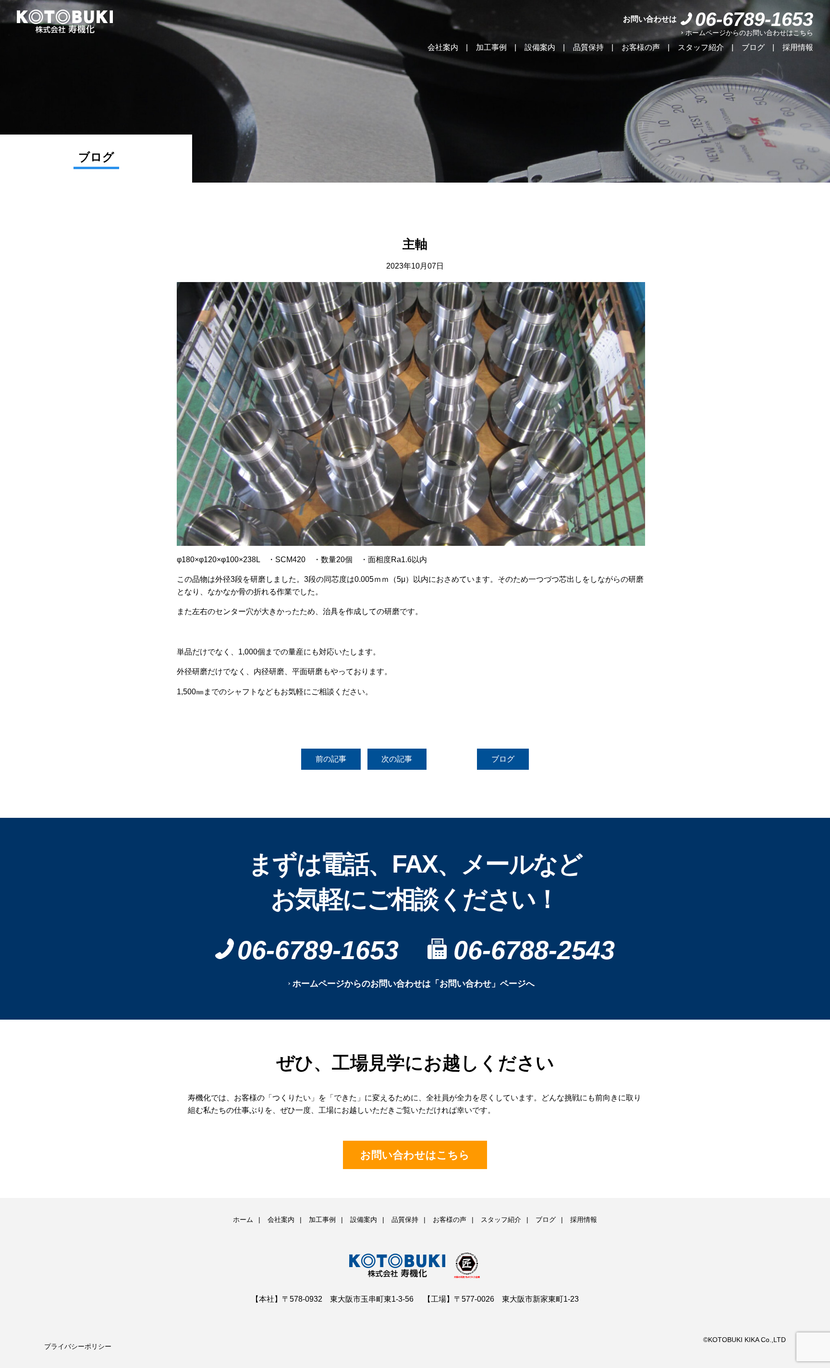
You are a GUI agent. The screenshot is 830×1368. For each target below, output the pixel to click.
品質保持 (588, 47)
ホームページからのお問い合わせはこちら (749, 32)
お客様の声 (641, 47)
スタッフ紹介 (701, 47)
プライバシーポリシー (77, 1346)
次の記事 (396, 759)
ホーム (243, 1219)
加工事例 (491, 47)
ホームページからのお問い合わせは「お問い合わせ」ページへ (414, 983)
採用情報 (797, 47)
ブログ (753, 47)
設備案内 (540, 47)
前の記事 (331, 759)
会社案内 (442, 47)
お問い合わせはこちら (415, 1155)
